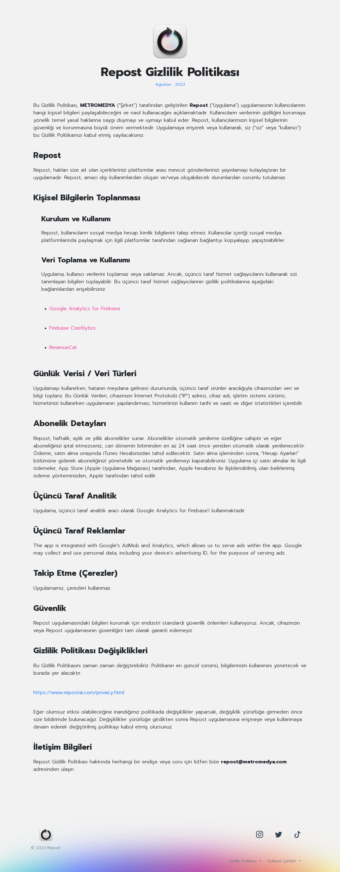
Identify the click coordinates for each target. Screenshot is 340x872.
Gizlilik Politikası (243, 861)
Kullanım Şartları (283, 861)
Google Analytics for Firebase (84, 308)
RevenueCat (63, 347)
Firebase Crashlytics (72, 328)
